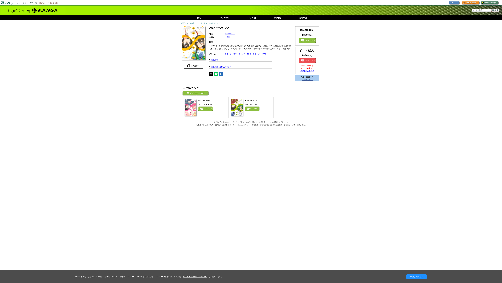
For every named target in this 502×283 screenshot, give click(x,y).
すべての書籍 (272, 122)
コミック (199, 23)
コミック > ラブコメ (260, 54)
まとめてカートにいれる (307, 40)
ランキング (225, 18)
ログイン (42, 3)
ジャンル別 (251, 18)
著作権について (289, 125)
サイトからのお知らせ (222, 122)
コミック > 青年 (231, 54)
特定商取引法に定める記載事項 (271, 125)
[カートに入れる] (307, 60)
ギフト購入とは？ (307, 71)
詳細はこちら (307, 80)
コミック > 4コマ (244, 54)
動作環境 (303, 18)
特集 (199, 18)
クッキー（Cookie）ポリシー (240, 125)
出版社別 (262, 122)
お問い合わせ (301, 125)
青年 (205, 23)
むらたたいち (230, 34)
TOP (183, 23)
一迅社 (227, 37)
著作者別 (277, 18)
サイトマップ (283, 122)
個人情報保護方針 (221, 125)
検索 (495, 10)
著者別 (254, 122)
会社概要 (255, 125)
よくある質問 (53, 3)
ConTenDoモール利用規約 (204, 125)
